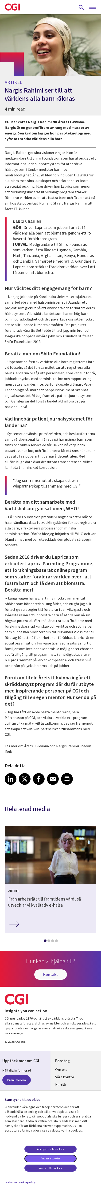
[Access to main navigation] (93, 7)
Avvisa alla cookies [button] (50, 1168)
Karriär (60, 1084)
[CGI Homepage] (12, 7)
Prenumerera (16, 1080)
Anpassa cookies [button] (50, 1158)
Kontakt (50, 974)
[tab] (45, 941)
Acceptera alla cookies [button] (50, 1149)
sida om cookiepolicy (21, 1182)
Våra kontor (64, 1077)
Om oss (61, 1069)
